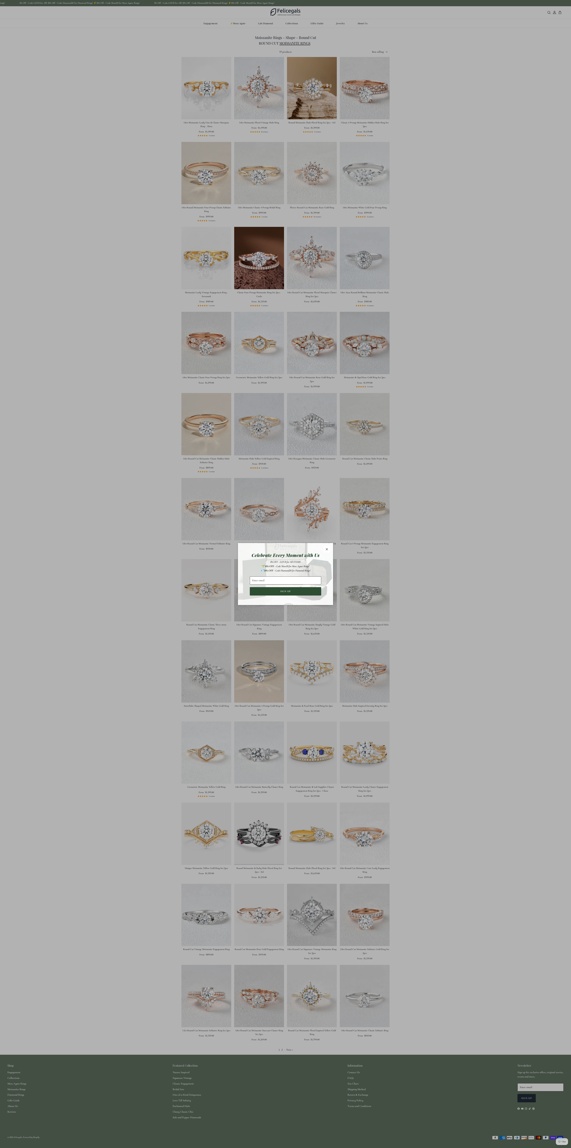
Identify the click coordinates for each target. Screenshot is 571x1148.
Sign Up (285, 591)
